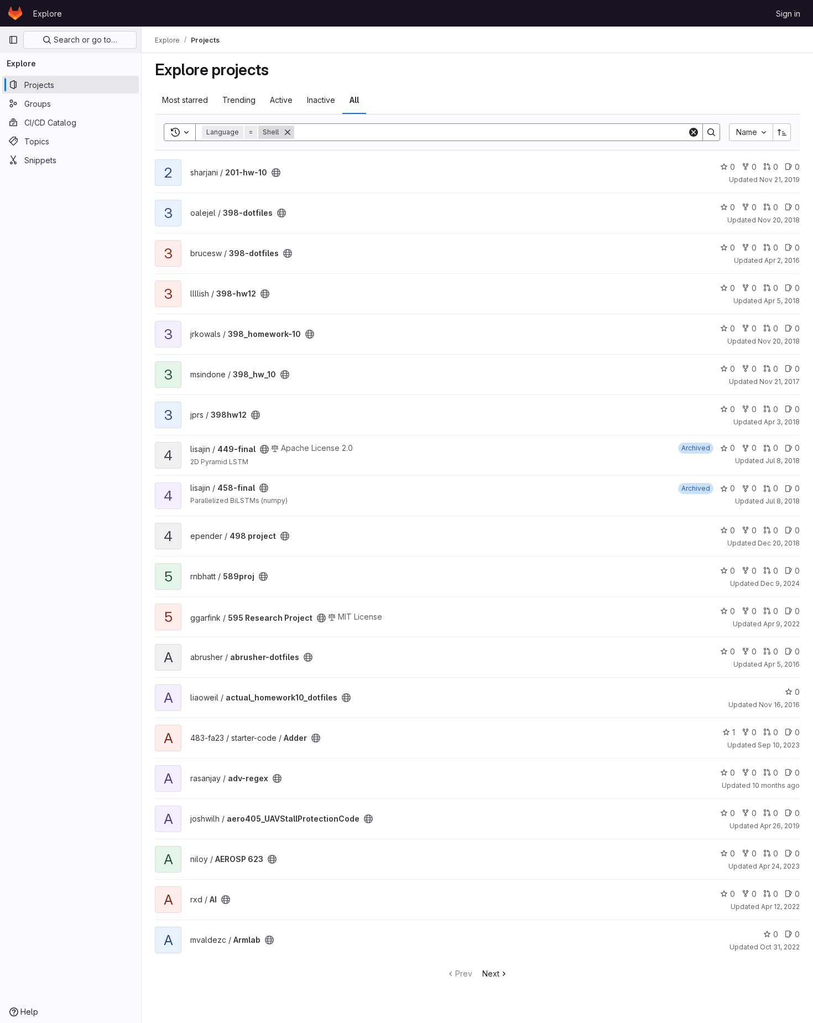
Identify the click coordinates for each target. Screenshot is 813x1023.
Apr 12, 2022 (780, 906)
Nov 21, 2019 (779, 179)
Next (490, 973)
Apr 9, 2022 (781, 624)
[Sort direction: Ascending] (782, 132)
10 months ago (776, 785)
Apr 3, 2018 (782, 422)
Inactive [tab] (321, 100)
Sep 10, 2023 (779, 745)
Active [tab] (281, 100)
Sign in (788, 13)
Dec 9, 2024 (780, 583)
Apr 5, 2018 (782, 301)
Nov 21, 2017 (779, 381)
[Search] (711, 132)
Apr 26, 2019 (780, 826)
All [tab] (354, 100)
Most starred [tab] (185, 100)
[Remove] (287, 132)
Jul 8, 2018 (782, 460)
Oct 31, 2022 (780, 947)
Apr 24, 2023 (779, 866)
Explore (47, 13)
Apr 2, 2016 (782, 260)
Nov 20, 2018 (779, 220)
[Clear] (693, 132)
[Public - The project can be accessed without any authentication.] (276, 172)
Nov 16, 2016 (779, 704)
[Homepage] (15, 13)
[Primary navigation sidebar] (13, 40)
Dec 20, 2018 (779, 543)
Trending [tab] (239, 100)
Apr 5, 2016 (782, 664)
